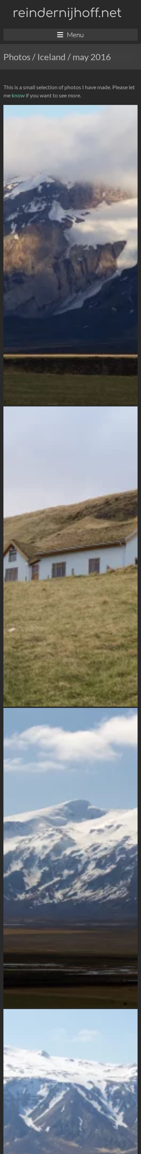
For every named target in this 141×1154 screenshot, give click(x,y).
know (18, 95)
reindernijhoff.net (67, 13)
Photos (16, 56)
